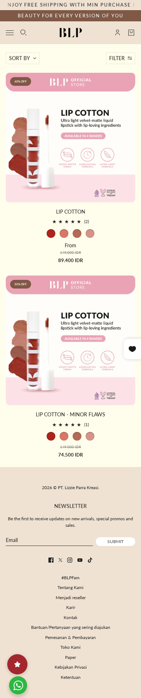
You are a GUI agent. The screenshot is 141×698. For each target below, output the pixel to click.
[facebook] (51, 560)
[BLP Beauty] (70, 32)
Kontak (70, 617)
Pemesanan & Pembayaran (70, 637)
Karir (70, 607)
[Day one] (64, 233)
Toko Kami (70, 647)
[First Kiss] (90, 233)
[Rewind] (77, 233)
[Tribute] (51, 233)
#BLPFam (70, 577)
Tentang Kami (70, 587)
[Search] (23, 33)
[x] (60, 560)
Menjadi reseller (71, 597)
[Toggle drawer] (10, 32)
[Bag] (131, 33)
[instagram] (70, 560)
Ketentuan (71, 677)
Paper (70, 657)
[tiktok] (90, 560)
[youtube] (80, 560)
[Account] (117, 33)
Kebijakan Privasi (71, 667)
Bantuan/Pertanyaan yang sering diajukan (70, 627)
